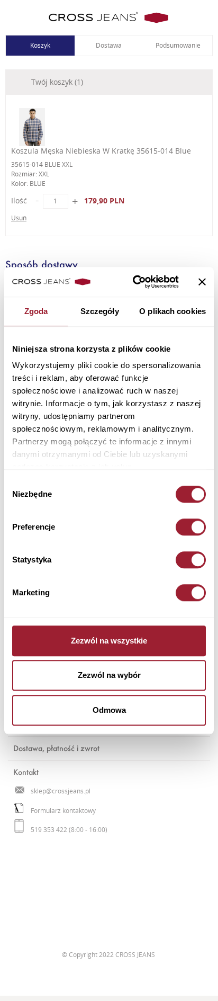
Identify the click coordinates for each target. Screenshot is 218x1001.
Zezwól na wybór (109, 675)
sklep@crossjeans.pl (60, 791)
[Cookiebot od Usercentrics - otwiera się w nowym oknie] (135, 282)
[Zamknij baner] (202, 281)
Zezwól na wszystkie (109, 640)
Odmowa (109, 709)
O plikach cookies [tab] (172, 311)
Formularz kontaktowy (63, 810)
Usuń (18, 217)
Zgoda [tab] (36, 311)
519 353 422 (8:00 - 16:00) (69, 829)
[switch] (191, 527)
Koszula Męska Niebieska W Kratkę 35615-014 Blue (101, 151)
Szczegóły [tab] (99, 311)
